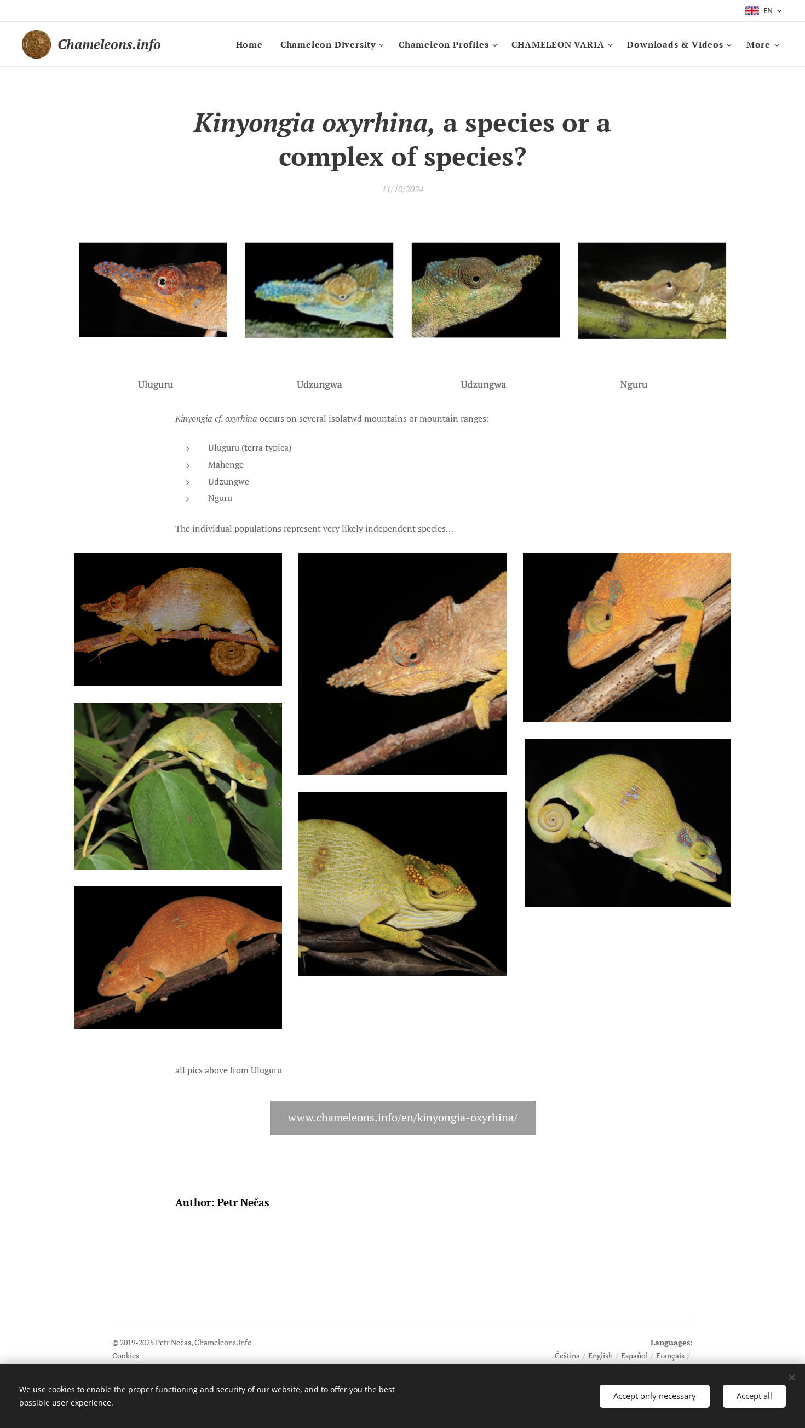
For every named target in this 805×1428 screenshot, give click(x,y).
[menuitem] (252, 44)
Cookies (125, 1355)
